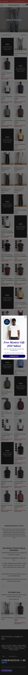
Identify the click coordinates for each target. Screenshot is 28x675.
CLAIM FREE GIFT (14, 356)
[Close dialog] (25, 317)
